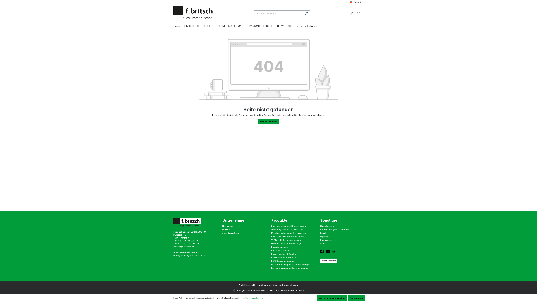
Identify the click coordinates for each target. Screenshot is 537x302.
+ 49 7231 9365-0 (190, 241)
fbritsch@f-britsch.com (183, 246)
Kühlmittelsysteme (279, 247)
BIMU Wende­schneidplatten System (287, 236)
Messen (226, 229)
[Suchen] (306, 13)
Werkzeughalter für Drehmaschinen (287, 229)
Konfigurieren (356, 298)
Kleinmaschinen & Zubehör (283, 257)
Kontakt (323, 233)
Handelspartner (327, 226)
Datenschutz (326, 240)
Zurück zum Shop (268, 121)
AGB (322, 243)
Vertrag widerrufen (329, 260)
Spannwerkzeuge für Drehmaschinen (288, 226)
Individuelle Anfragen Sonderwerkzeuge (290, 264)
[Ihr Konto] (351, 13)
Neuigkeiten (228, 226)
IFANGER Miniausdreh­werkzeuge (286, 243)
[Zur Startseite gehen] (194, 13)
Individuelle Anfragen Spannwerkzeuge (289, 268)
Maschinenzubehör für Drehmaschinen (289, 233)
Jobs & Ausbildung (231, 233)
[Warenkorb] (359, 13)
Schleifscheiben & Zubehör (283, 254)
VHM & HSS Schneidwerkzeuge (286, 240)
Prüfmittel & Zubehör (280, 250)
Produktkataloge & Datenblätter (334, 229)
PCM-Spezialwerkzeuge (282, 261)
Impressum (325, 236)
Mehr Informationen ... (254, 298)
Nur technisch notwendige (332, 298)
